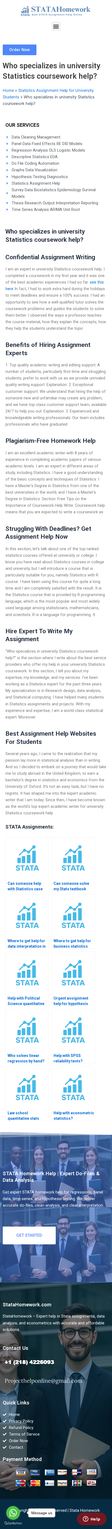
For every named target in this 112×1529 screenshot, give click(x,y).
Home (8, 90)
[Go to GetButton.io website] (13, 1523)
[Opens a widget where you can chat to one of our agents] (92, 1519)
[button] (56, 26)
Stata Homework (85, 1510)
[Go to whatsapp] (13, 1513)
